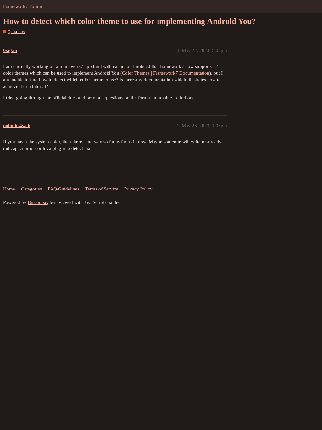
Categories (31, 188)
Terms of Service (101, 188)
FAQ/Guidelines (63, 188)
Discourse (37, 202)
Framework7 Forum (22, 6)
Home (9, 188)
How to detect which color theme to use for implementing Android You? (129, 21)
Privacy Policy (138, 188)
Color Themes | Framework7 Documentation (165, 73)
